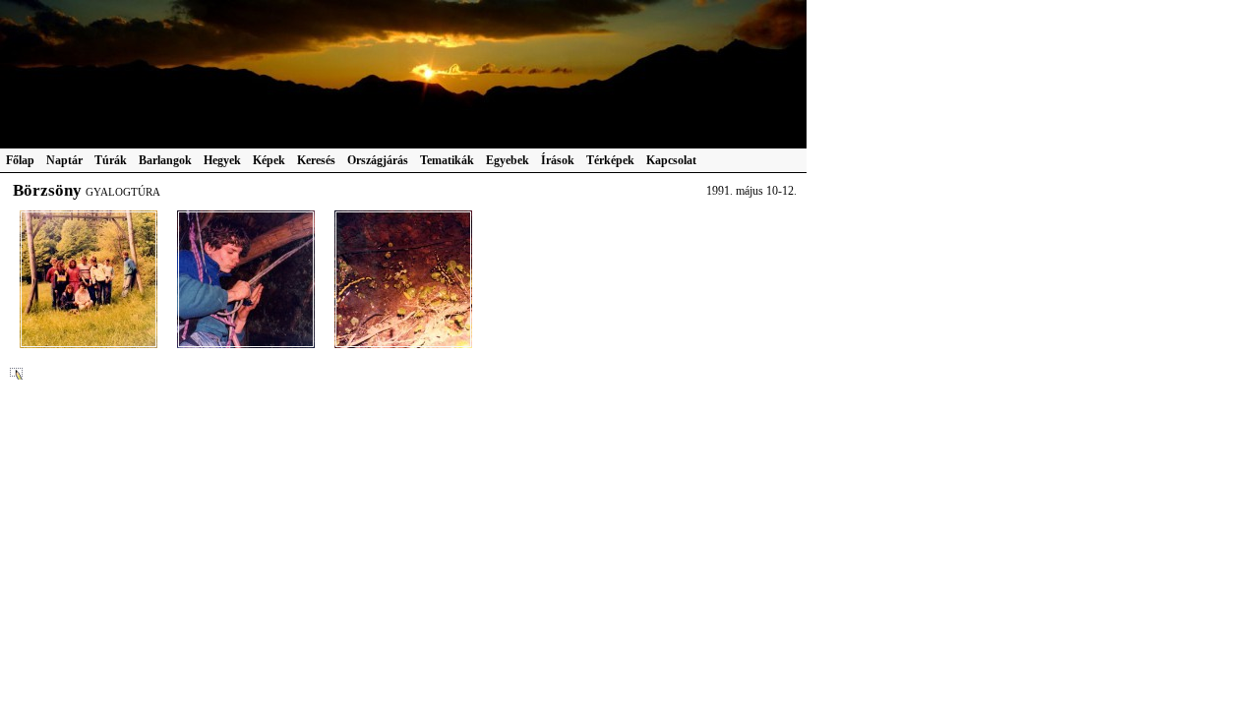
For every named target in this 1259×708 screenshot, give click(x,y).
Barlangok (165, 160)
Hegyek (222, 160)
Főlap (20, 160)
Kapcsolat (671, 160)
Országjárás (377, 160)
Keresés (316, 160)
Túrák (110, 160)
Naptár (64, 160)
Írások (557, 160)
